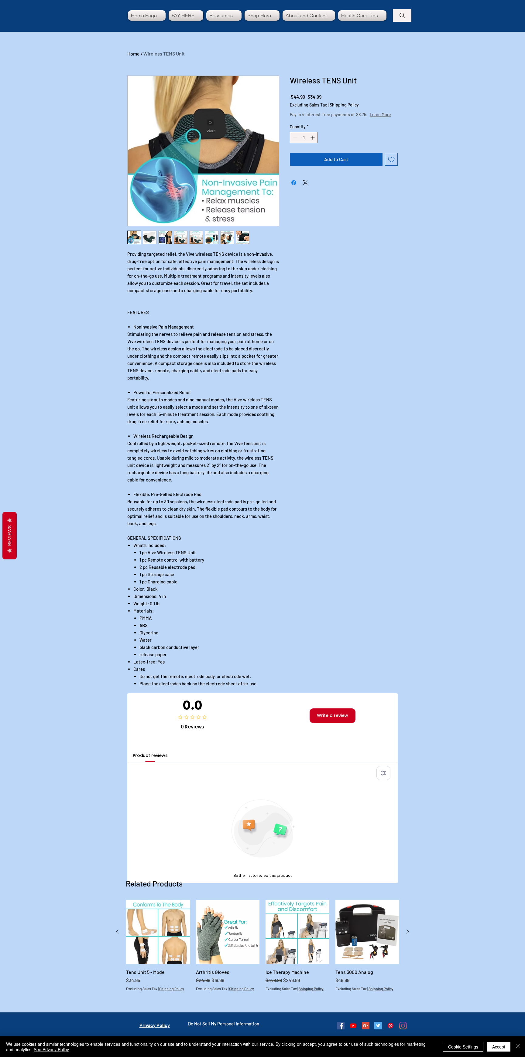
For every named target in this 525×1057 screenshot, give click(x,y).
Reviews (9, 535)
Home (133, 53)
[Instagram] (403, 1025)
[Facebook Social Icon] (341, 1025)
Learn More (335, 120)
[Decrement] (294, 143)
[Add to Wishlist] (391, 165)
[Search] (402, 15)
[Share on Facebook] (293, 188)
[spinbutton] (303, 143)
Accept (498, 1047)
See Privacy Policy (51, 1049)
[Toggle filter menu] (383, 773)
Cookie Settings (463, 1047)
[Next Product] (407, 931)
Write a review (332, 715)
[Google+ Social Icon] (365, 1025)
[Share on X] (305, 188)
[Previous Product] (117, 931)
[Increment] (313, 143)
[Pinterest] (390, 1025)
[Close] (517, 1046)
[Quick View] (158, 932)
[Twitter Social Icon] (378, 1025)
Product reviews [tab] (150, 755)
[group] (262, 953)
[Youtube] (353, 1025)
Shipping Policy (344, 104)
